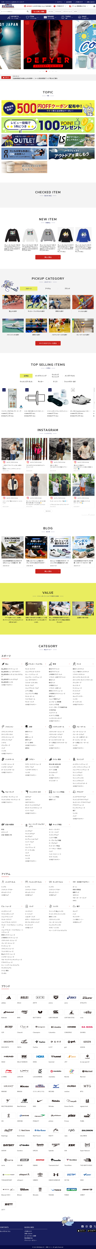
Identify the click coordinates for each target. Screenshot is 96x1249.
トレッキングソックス (55, 925)
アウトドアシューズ (78, 805)
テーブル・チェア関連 (55, 840)
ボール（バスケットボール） (56, 740)
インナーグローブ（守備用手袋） (58, 707)
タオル (74, 900)
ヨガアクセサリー (30, 802)
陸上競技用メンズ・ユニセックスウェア (12, 675)
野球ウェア (52, 696)
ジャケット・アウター (7, 889)
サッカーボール (29, 696)
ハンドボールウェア (7, 767)
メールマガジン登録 (30, 1236)
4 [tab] (49, 71)
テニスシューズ (77, 688)
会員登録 (69, 2)
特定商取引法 (28, 1238)
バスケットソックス (54, 919)
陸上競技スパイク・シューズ (9, 669)
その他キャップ (77, 922)
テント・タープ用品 (54, 846)
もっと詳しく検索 (39, 11)
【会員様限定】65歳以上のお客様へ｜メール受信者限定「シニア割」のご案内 (35, 78)
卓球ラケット (29, 732)
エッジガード (76, 685)
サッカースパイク (30, 669)
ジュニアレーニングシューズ (33, 677)
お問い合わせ (91, 2)
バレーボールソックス (55, 922)
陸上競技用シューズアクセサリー (11, 672)
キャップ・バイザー (78, 696)
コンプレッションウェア (31, 839)
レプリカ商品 (29, 691)
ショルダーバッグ (30, 917)
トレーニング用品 (54, 797)
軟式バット (52, 682)
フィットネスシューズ (7, 951)
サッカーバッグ (29, 702)
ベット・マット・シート (55, 854)
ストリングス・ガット (7, 734)
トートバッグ (28, 914)
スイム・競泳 (5, 970)
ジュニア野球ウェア (54, 699)
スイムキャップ (53, 772)
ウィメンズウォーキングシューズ (10, 799)
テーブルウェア (53, 843)
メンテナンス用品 (54, 715)
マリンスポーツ (53, 781)
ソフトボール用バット (55, 688)
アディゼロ (50, 11)
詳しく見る (48, 257)
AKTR (75, 11)
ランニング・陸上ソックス (56, 911)
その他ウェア (5, 895)
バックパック (28, 911)
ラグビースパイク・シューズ (33, 764)
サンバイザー (76, 917)
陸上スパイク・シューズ (8, 954)
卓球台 (27, 748)
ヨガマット (28, 799)
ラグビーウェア (29, 767)
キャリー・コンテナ (54, 829)
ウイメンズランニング (7, 914)
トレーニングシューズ (31, 674)
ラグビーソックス (54, 928)
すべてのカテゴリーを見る (48, 343)
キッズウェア (29, 836)
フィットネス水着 (54, 767)
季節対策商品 (77, 889)
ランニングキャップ (78, 781)
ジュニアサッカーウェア (32, 688)
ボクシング (4, 832)
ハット (74, 914)
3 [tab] (46, 71)
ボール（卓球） (29, 742)
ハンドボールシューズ (7, 764)
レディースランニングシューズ (81, 767)
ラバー (27, 734)
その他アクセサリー (7, 685)
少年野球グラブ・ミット (55, 674)
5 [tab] (52, 71)
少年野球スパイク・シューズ (57, 693)
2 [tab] (43, 71)
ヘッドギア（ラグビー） (31, 770)
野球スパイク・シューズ (55, 691)
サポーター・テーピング (79, 898)
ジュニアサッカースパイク (32, 672)
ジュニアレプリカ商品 (31, 693)
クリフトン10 (58, 11)
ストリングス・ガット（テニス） (81, 677)
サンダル (3, 973)
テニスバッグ (76, 691)
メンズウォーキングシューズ (9, 797)
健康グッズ (52, 799)
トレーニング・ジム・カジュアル (10, 965)
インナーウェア (29, 810)
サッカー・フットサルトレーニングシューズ (12, 926)
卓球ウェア (28, 740)
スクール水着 (53, 770)
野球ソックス (52, 917)
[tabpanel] (48, 44)
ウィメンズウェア (30, 834)
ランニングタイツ (78, 775)
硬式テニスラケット (78, 669)
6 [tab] (56, 71)
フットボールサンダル (31, 682)
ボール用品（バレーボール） (81, 742)
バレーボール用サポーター (80, 737)
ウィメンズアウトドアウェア (80, 799)
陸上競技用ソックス (7, 682)
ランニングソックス (78, 778)
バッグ (3, 748)
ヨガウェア (28, 797)
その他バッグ (29, 928)
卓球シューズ (29, 737)
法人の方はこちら (5, 1231)
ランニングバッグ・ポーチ (80, 783)
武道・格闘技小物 (6, 835)
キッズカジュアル (6, 968)
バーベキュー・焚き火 (55, 848)
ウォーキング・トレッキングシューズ (11, 959)
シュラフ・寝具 (53, 838)
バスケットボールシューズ (56, 732)
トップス (3, 887)
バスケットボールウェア (56, 734)
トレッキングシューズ (79, 808)
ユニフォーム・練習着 (55, 702)
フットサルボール (30, 699)
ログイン (59, 2)
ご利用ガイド (79, 2)
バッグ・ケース (53, 713)
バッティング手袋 (54, 704)
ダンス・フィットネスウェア (32, 805)
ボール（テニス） (77, 702)
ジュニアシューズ (30, 847)
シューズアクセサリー (31, 680)
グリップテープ (77, 682)
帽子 (74, 810)
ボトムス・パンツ (6, 892)
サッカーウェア (29, 685)
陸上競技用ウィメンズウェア (9, 679)
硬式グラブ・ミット (54, 669)
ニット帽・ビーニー (78, 919)
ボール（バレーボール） (79, 740)
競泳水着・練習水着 (55, 764)
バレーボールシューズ (79, 732)
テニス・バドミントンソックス (57, 914)
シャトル (3, 742)
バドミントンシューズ (67, 11)
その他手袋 (52, 710)
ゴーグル (51, 775)
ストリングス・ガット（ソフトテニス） (83, 680)
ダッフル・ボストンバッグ (32, 922)
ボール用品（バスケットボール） (58, 742)
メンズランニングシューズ (80, 764)
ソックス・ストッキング (55, 718)
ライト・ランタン (53, 857)
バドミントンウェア (6, 740)
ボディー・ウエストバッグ (32, 919)
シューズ (27, 845)
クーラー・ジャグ (54, 832)
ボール (75, 887)
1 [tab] (40, 71)
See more (48, 511)
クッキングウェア (54, 835)
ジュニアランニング (7, 917)
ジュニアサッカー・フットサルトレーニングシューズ (12, 931)
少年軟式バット (53, 685)
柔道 (2, 829)
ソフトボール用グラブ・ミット (57, 677)
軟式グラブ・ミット (54, 672)
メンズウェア (29, 831)
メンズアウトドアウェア (79, 797)
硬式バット (52, 680)
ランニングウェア (78, 772)
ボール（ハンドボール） (8, 770)
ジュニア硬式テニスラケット (81, 672)
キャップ (27, 855)
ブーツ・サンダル (30, 850)
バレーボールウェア (78, 734)
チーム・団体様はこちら (77, 6)
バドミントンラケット (7, 732)
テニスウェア (76, 693)
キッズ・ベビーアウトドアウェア (82, 802)
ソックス (75, 699)
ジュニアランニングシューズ (81, 770)
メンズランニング (6, 911)
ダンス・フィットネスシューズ (33, 808)
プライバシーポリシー (30, 1240)
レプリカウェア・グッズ (55, 737)
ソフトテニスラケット (79, 674)
